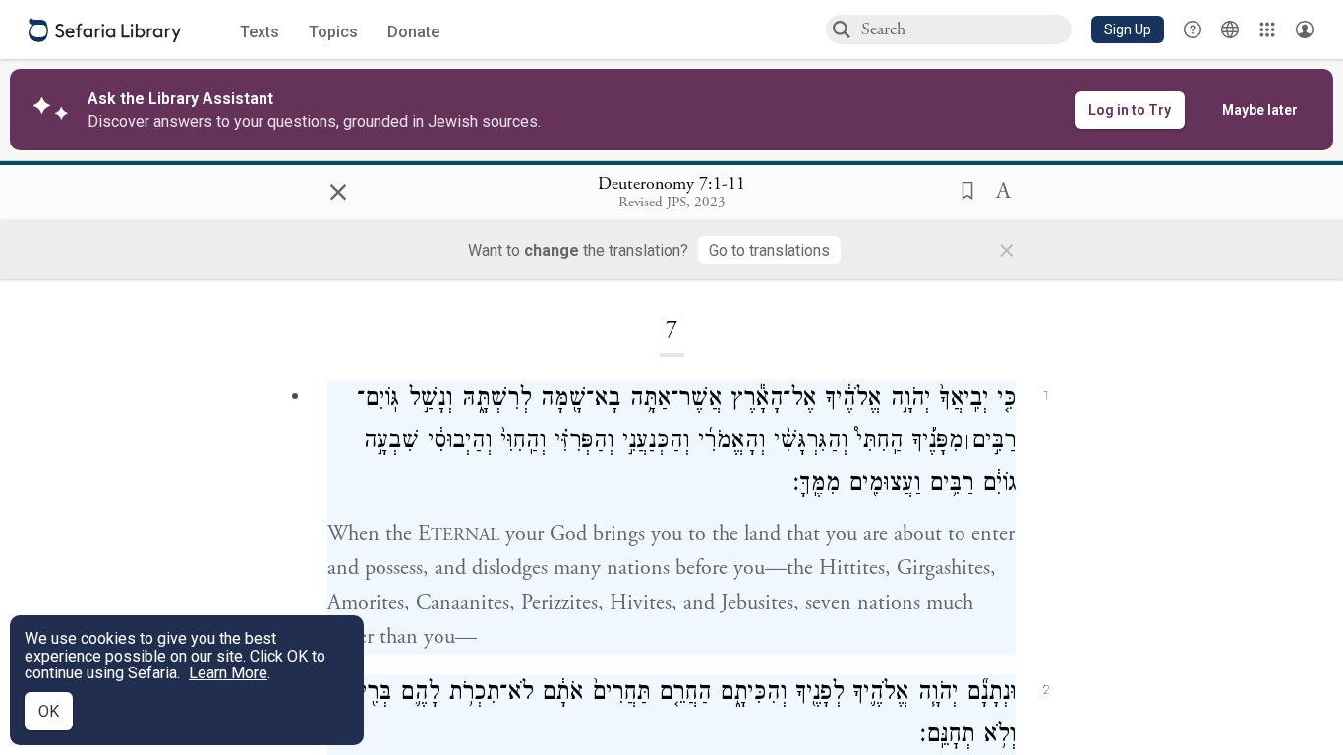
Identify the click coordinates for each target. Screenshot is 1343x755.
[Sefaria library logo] (105, 30)
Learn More (228, 673)
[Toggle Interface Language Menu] (1230, 29)
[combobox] (965, 29)
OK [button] (48, 711)
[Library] (1267, 29)
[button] (1127, 29)
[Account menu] (1305, 29)
